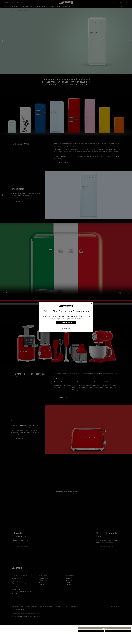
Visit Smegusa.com (66, 322)
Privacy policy (73, 627)
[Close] (91, 303)
